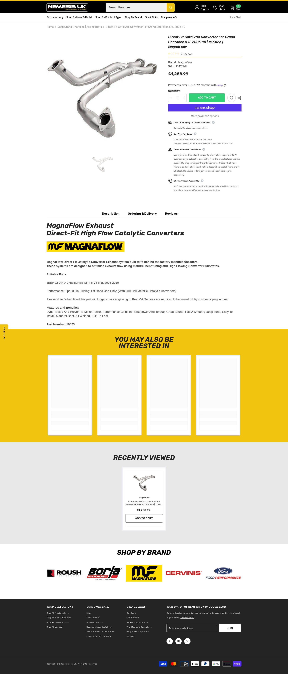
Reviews (171, 213)
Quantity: (174, 91)
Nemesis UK (70, 664)
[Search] (140, 7)
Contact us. (214, 190)
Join (230, 628)
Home (50, 26)
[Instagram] (178, 641)
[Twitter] (187, 641)
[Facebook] (169, 641)
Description (111, 213)
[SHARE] (239, 98)
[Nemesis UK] (64, 573)
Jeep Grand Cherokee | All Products (80, 26)
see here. (203, 128)
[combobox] (136, 7)
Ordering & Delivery (142, 213)
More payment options (205, 116)
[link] (70, 416)
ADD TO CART (206, 97)
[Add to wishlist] (231, 98)
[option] (102, 90)
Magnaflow (185, 62)
